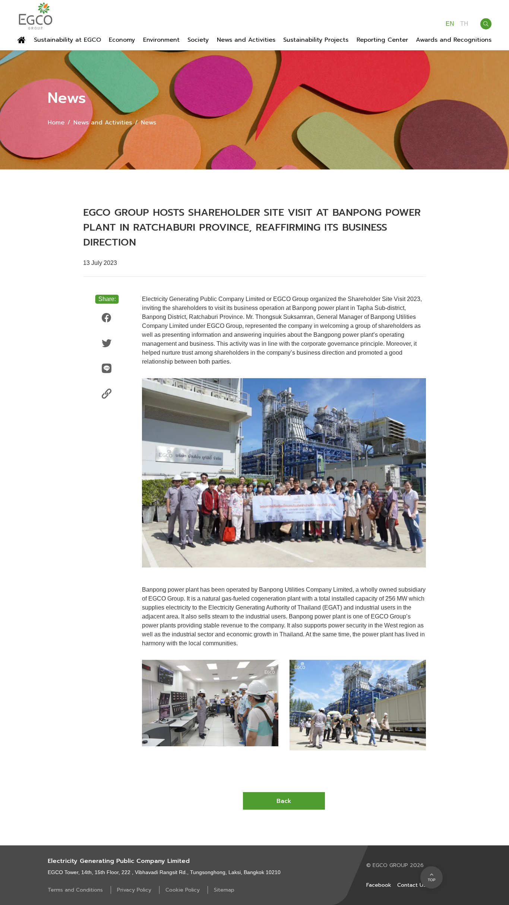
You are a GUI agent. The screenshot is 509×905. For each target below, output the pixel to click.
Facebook (378, 885)
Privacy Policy (135, 890)
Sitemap (224, 890)
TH (464, 24)
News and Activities (102, 122)
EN (450, 24)
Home (56, 122)
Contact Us (411, 885)
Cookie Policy (183, 890)
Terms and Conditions (76, 890)
